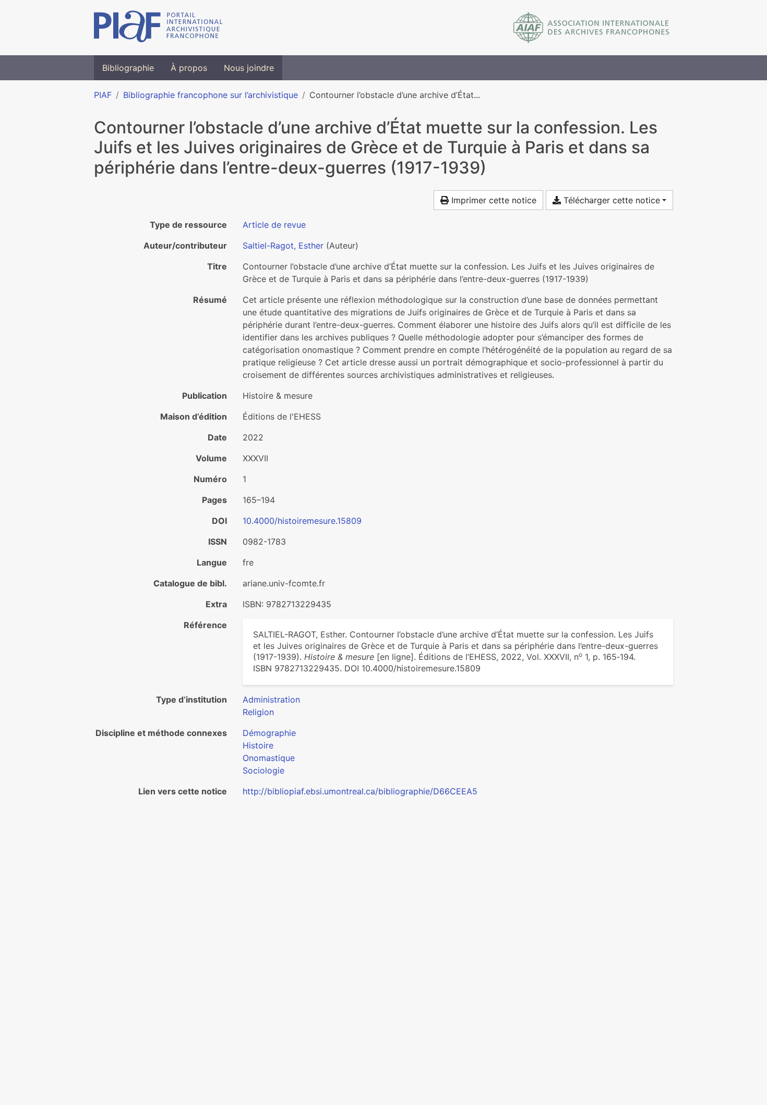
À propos (189, 68)
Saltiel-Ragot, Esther (283, 245)
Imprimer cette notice (492, 200)
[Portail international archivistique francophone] (158, 27)
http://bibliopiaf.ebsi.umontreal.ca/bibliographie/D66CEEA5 (360, 791)
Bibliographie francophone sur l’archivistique (210, 95)
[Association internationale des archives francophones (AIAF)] (591, 27)
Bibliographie (128, 68)
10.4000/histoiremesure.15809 (302, 520)
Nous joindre (249, 68)
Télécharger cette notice (610, 200)
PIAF (103, 95)
